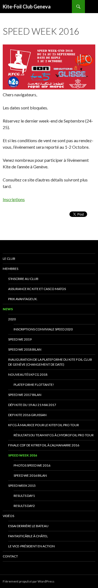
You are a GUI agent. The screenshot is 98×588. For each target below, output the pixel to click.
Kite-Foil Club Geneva (27, 7)
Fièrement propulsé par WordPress (28, 581)
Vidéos (8, 516)
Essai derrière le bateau (28, 526)
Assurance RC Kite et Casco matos (37, 289)
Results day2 (24, 506)
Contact (10, 556)
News (8, 309)
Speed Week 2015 (22, 485)
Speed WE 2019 (20, 339)
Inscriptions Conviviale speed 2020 (43, 329)
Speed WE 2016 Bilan (30, 475)
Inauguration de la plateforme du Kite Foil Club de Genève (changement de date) (50, 361)
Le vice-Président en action (31, 546)
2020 (12, 319)
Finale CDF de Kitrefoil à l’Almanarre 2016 (43, 445)
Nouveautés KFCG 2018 (27, 374)
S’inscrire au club (23, 279)
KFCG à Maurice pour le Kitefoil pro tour (43, 425)
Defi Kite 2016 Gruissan (27, 415)
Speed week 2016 (22, 455)
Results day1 (24, 496)
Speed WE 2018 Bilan (24, 349)
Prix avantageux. (23, 299)
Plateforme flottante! (34, 385)
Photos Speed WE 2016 (32, 465)
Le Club (9, 258)
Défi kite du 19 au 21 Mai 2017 (32, 405)
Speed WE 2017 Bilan (24, 395)
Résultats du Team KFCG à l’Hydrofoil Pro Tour (54, 435)
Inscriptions (14, 199)
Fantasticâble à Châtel (28, 536)
